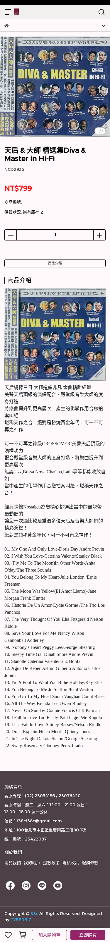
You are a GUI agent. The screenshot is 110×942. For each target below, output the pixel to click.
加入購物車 (49, 935)
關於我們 (12, 862)
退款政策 (51, 862)
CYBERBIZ (20, 919)
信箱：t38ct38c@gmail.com (33, 821)
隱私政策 (70, 862)
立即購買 (88, 935)
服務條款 (90, 862)
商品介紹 (55, 263)
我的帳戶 (32, 862)
